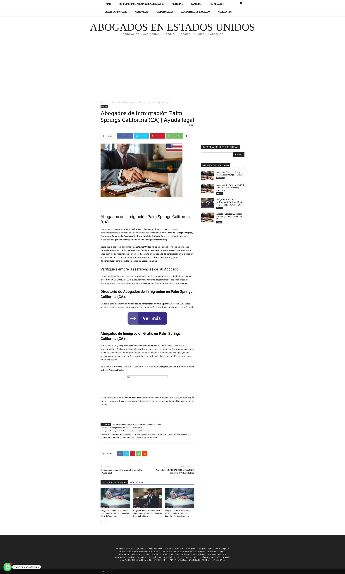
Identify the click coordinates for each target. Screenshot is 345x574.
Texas (219, 222)
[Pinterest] (132, 453)
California (111, 102)
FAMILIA (219, 193)
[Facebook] (120, 453)
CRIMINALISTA (164, 11)
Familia (196, 3)
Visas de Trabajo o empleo (147, 437)
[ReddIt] (144, 453)
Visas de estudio (128, 437)
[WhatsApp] (138, 453)
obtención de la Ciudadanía (179, 434)
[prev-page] (102, 521)
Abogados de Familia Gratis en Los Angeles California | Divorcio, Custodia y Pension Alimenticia (178, 513)
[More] (186, 136)
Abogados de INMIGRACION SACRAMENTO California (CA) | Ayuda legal (175, 471)
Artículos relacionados (114, 482)
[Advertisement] (172, 63)
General (177, 3)
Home (108, 3)
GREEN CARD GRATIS (116, 11)
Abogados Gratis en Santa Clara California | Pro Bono (229, 173)
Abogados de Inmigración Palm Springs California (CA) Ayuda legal (126, 431)
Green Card (162, 434)
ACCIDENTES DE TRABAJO (195, 11)
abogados (123, 345)
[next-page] (106, 521)
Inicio (103, 102)
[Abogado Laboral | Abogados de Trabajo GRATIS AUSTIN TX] (207, 217)
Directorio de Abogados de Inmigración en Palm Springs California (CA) (128, 434)
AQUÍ (190, 397)
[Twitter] (126, 453)
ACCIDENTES (225, 11)
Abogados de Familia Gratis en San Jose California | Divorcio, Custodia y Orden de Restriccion (115, 513)
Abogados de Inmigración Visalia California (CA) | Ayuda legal (122, 471)
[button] (241, 3)
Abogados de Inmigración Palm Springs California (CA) (122, 428)
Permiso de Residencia (110, 437)
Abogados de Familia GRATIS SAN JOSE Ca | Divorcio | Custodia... (230, 188)
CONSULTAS (141, 11)
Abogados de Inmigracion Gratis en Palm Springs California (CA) (137, 424)
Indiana (219, 208)
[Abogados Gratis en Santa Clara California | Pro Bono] (207, 175)
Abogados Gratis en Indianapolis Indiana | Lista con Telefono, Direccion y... (229, 202)
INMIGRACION (216, 3)
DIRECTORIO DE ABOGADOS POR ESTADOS (141, 3)
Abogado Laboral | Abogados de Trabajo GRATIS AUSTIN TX (229, 216)
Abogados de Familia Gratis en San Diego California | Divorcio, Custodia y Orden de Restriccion (147, 513)
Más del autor (137, 482)
